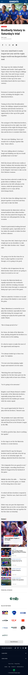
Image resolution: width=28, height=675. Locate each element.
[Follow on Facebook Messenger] (25, 648)
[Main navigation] (2, 1)
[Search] (26, 1)
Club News (4, 26)
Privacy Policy (17, 663)
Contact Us (13, 666)
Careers (5, 666)
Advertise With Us (20, 666)
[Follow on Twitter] (20, 648)
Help (9, 666)
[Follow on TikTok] (15, 648)
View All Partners (14, 641)
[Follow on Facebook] (18, 648)
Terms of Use (10, 663)
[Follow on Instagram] (23, 648)
